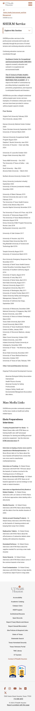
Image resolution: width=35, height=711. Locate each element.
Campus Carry (17, 606)
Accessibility (17, 597)
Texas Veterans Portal (17, 647)
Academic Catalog (17, 602)
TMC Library (17, 651)
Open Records (17, 618)
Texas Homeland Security (17, 643)
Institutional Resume (17, 614)
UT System (17, 655)
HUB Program (17, 610)
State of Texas (17, 634)
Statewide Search (17, 638)
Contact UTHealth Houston (17, 659)
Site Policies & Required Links (17, 630)
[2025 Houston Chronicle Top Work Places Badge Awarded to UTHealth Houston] (13, 671)
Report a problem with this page (18, 705)
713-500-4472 (18, 699)
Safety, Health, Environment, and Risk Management (14, 14)
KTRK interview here (10, 441)
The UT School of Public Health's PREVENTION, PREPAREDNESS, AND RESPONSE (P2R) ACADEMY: (18, 77)
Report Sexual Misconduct (17, 626)
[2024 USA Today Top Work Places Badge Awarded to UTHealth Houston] (22, 671)
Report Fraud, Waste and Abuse (17, 622)
